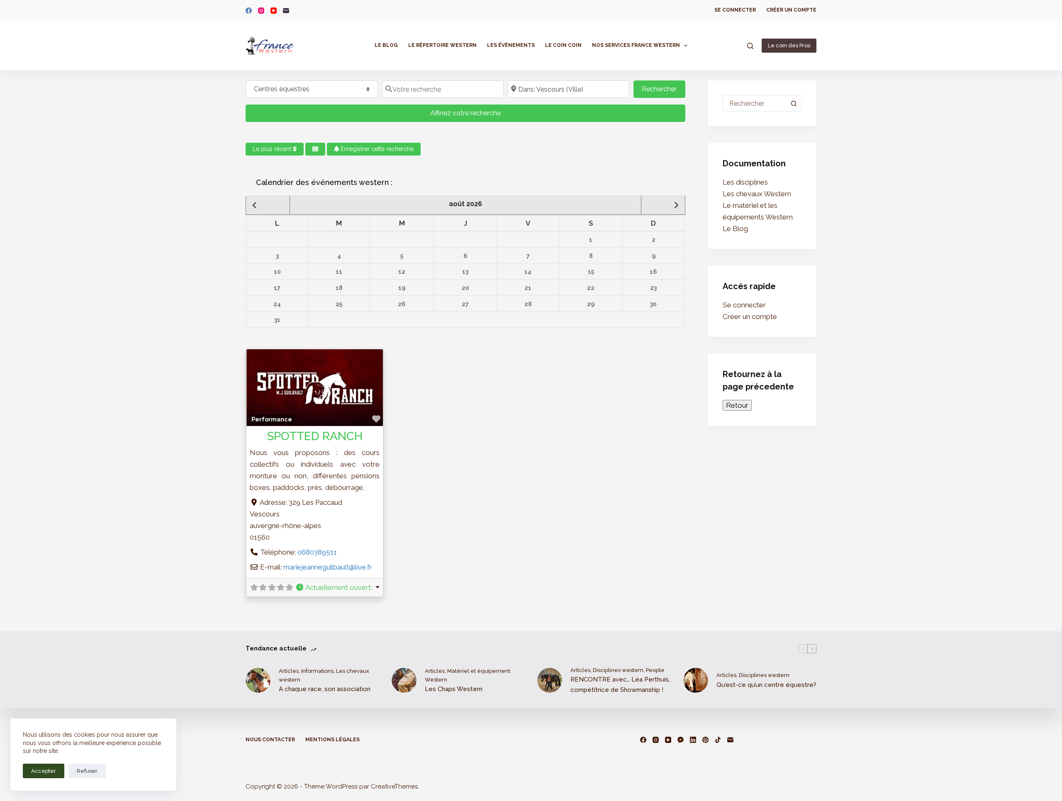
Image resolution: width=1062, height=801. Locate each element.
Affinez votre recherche (465, 113)
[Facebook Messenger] (680, 740)
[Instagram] (261, 10)
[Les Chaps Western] (404, 680)
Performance (271, 419)
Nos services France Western (636, 45)
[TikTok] (718, 740)
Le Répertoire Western (442, 45)
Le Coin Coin (563, 45)
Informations (317, 671)
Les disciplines (745, 182)
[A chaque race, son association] (258, 680)
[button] (337, 587)
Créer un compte (791, 10)
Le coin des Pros (789, 45)
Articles (289, 671)
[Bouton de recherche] (793, 103)
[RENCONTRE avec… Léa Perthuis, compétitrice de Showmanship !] (549, 680)
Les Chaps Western (453, 689)
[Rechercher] (750, 46)
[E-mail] (286, 10)
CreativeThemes (394, 786)
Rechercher (663, 89)
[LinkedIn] (693, 740)
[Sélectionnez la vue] (315, 149)
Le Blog (386, 45)
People (655, 670)
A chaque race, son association (324, 689)
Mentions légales (332, 740)
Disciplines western (618, 670)
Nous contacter (270, 740)
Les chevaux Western (757, 194)
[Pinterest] (705, 740)
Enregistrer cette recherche (376, 149)
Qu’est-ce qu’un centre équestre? (766, 685)
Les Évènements (511, 45)
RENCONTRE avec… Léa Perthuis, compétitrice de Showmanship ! (620, 685)
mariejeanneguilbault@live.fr (327, 567)
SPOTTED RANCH (315, 436)
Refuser (87, 771)
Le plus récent (273, 149)
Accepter (43, 771)
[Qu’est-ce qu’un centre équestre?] (695, 680)
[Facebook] (249, 10)
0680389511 (317, 552)
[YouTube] (273, 10)
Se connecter (735, 10)
